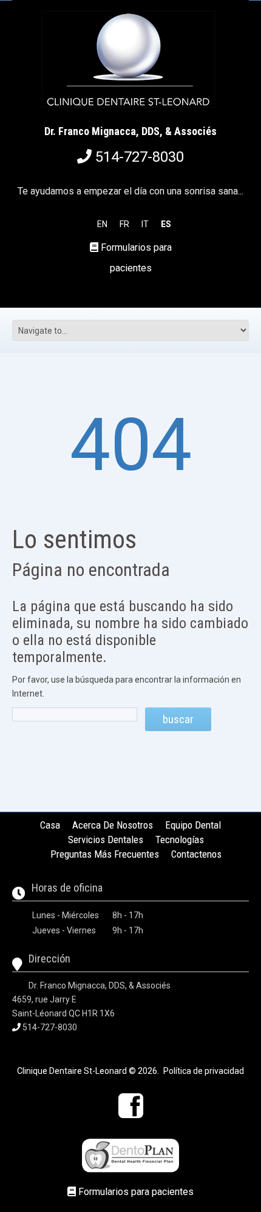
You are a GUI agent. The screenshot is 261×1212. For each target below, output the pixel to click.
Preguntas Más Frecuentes (104, 854)
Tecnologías (179, 839)
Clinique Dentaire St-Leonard (72, 1071)
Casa (50, 825)
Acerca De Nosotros (112, 825)
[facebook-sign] (130, 1106)
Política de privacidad (203, 1071)
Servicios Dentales (105, 839)
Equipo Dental (193, 825)
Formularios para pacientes (136, 1191)
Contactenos (196, 854)
